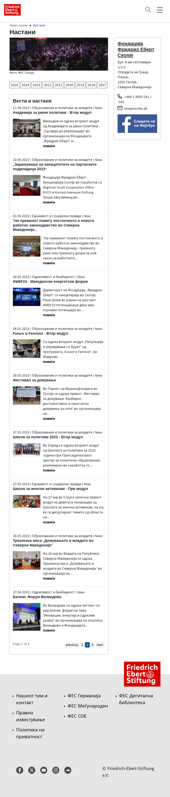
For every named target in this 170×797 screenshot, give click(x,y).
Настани (39, 25)
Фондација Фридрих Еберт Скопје (136, 49)
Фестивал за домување (34, 380)
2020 (69, 85)
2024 (25, 85)
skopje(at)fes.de (135, 108)
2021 (58, 85)
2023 (36, 85)
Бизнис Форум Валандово (37, 597)
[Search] (149, 9)
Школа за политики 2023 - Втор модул (48, 437)
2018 (91, 85)
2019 (80, 85)
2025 (14, 85)
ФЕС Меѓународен (88, 706)
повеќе (49, 146)
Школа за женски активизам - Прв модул (50, 488)
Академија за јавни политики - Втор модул (52, 112)
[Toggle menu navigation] (160, 9)
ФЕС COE (77, 716)
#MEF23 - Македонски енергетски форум (50, 281)
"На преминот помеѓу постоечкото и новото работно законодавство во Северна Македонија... (53, 225)
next (100, 645)
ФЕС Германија (84, 696)
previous (72, 645)
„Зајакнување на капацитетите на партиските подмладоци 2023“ (55, 166)
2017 (102, 85)
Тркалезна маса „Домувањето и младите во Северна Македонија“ (53, 542)
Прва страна (19, 25)
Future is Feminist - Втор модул (40, 333)
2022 (47, 85)
